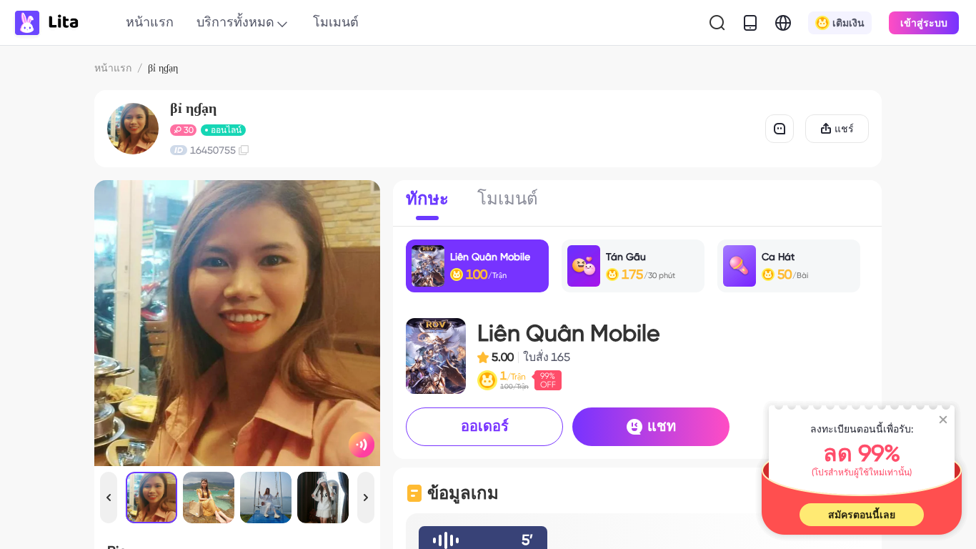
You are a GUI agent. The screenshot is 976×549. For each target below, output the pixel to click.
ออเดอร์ (485, 426)
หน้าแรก (150, 21)
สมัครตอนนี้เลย (861, 514)
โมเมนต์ (336, 21)
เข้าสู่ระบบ (923, 23)
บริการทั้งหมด (235, 21)
